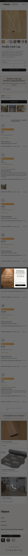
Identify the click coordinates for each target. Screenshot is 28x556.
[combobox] (16, 281)
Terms (15, 283)
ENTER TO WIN (20, 285)
